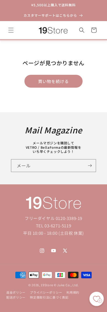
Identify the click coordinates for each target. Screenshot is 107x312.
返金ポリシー (16, 292)
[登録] (90, 165)
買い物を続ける (53, 81)
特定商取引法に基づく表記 (49, 297)
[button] (11, 30)
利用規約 (72, 292)
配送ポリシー (16, 297)
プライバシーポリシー (46, 292)
